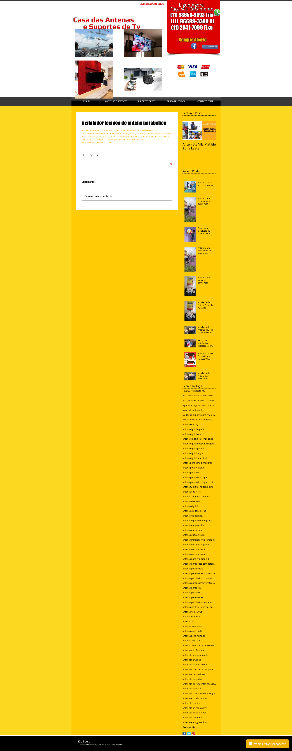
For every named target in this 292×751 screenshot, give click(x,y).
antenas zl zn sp (190, 621)
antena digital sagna (192, 453)
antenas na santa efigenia (195, 544)
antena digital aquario (193, 429)
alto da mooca (189, 419)
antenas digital (190, 506)
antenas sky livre (191, 606)
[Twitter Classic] (189, 733)
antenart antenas (191, 496)
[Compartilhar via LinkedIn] (98, 155)
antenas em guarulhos (193, 525)
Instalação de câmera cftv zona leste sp (199, 400)
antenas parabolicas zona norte (198, 573)
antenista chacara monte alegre (198, 693)
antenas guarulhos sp (193, 534)
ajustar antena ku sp (204, 405)
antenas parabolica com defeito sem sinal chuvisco (199, 563)
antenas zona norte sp (193, 635)
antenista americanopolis (195, 655)
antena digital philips (193, 448)
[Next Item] (211, 130)
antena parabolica (191, 472)
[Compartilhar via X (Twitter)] (90, 155)
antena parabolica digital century (199, 482)
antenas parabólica (192, 592)
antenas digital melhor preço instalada (199, 520)
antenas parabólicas (192, 597)
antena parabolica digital (195, 477)
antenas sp (207, 606)
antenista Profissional (193, 650)
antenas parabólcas (192, 587)
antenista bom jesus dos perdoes (199, 669)
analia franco (205, 419)
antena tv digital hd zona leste (197, 486)
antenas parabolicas (192, 568)
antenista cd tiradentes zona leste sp (199, 683)
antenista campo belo (193, 674)
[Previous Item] (187, 130)
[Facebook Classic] (184, 733)
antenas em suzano (192, 530)
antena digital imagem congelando (199, 443)
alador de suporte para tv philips (199, 414)
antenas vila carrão (192, 611)
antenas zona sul (191, 640)
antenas (206, 496)
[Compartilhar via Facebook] (83, 155)
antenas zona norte (192, 631)
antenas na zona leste (193, 549)
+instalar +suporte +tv (193, 390)
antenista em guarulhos (194, 722)
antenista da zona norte (194, 707)
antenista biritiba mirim (194, 664)
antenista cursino (191, 703)
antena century (190, 424)
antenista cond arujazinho (195, 698)
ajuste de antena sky (192, 410)
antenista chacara (191, 688)
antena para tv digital (193, 467)
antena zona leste (191, 491)
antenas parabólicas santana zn (198, 602)
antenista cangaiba (192, 679)
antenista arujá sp (191, 659)
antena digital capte (192, 434)
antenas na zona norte (193, 554)
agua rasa (187, 405)
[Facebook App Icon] (193, 46)
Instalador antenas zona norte (197, 395)
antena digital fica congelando (197, 438)
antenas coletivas (191, 501)
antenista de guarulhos (194, 712)
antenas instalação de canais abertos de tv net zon (199, 539)
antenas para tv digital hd (195, 558)
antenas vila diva (191, 616)
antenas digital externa (194, 510)
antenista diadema (192, 717)
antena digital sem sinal (194, 458)
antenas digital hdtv (192, 515)
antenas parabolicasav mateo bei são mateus (199, 582)
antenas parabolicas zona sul (197, 578)
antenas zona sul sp (192, 645)
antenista (209, 645)
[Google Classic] (193, 733)
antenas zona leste (192, 626)
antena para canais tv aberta (197, 462)
